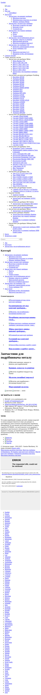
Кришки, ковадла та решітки (22, 39)
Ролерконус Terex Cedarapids (22, 148)
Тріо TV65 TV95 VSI (20, 186)
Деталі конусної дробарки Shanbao (24, 214)
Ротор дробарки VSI (19, 48)
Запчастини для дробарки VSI (19, 45)
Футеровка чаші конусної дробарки (23, 452)
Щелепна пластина (19, 18)
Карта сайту (16, 448)
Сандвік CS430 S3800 (20, 121)
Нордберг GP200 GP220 (21, 100)
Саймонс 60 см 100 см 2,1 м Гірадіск (25, 189)
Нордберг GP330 (18, 105)
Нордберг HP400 (18, 82)
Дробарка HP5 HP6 (19, 93)
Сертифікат (13, 13)
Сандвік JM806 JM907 (20, 132)
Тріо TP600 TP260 (19, 175)
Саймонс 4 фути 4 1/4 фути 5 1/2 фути (26, 191)
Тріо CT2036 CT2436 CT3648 (23, 177)
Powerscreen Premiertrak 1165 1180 (24, 157)
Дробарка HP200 (18, 79)
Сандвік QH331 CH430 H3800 (23, 120)
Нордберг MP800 (18, 111)
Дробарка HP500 (18, 84)
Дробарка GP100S (19, 96)
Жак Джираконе (18, 168)
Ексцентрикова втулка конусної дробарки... (19, 307)
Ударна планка (18, 36)
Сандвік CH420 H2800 (20, 116)
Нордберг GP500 (18, 107)
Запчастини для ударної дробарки (20, 30)
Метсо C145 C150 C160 (21, 68)
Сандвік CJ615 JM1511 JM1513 (23, 141)
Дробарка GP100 (18, 95)
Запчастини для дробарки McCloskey (25, 204)
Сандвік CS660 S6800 (20, 129)
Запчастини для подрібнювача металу (21, 38)
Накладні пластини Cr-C (21, 52)
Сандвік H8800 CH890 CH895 (23, 130)
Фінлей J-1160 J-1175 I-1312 (22, 164)
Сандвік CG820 (18, 145)
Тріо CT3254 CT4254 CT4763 (23, 180)
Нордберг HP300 (18, 80)
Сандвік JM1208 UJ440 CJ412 (23, 138)
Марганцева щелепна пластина (11, 450)
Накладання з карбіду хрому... (22, 349)
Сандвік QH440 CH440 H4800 (23, 125)
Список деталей (10, 55)
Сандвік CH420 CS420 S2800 (23, 118)
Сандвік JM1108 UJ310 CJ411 (23, 134)
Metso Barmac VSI (19, 61)
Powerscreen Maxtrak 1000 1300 (23, 159)
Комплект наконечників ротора (23, 46)
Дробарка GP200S (19, 102)
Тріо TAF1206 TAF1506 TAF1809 (24, 182)
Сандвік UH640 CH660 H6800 (23, 127)
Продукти (8, 14)
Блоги (7, 234)
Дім (6, 9)
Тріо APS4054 (17, 184)
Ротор (15, 34)
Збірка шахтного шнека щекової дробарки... (19, 330)
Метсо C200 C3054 (19, 70)
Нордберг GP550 (18, 109)
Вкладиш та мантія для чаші (22, 25)
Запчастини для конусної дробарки (21, 23)
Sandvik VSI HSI (18, 195)
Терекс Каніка (17, 170)
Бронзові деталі (18, 27)
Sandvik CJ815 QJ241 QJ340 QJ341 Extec (26, 143)
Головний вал (17, 29)
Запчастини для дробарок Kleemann (25, 207)
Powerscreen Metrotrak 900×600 (23, 155)
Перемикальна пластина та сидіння (25, 20)
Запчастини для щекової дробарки (20, 16)
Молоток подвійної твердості (23, 43)
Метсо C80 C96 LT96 (20, 63)
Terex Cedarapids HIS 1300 (21, 154)
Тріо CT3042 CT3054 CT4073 (23, 179)
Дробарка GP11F (18, 98)
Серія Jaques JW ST (19, 166)
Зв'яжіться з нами (11, 236)
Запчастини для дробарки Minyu (24, 211)
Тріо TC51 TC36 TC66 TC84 (22, 173)
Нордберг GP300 (18, 104)
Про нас (7, 11)
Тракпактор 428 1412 (20, 162)
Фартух (15, 32)
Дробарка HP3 (17, 89)
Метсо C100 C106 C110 (21, 64)
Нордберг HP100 (18, 77)
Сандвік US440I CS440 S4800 (23, 123)
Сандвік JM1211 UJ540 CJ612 (23, 139)
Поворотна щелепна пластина (24, 453)
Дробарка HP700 (18, 86)
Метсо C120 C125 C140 (21, 66)
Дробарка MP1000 (19, 113)
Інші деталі (12, 50)
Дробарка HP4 (17, 91)
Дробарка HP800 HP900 (21, 88)
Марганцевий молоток (20, 41)
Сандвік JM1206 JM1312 (21, 136)
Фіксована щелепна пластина (11, 455)
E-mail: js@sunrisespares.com (14, 401)
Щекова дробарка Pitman (21, 22)
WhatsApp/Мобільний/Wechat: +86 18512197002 (21, 404)
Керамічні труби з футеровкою (23, 54)
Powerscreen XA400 (19, 161)
